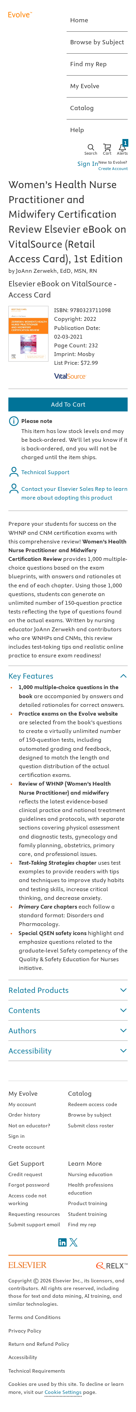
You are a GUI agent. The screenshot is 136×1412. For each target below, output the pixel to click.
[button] (68, 675)
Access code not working (27, 1199)
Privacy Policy (24, 1331)
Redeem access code (92, 1104)
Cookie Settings (63, 1392)
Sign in (16, 1136)
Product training (87, 1203)
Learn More (85, 1163)
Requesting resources (34, 1214)
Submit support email (34, 1224)
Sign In (87, 164)
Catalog (80, 1093)
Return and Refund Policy (38, 1344)
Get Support (26, 1163)
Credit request (25, 1174)
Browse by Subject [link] (97, 42)
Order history (24, 1115)
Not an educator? (29, 1125)
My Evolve (23, 1093)
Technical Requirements (36, 1371)
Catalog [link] (82, 108)
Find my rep (82, 1224)
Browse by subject (89, 1115)
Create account (26, 1147)
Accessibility (22, 1357)
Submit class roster (91, 1125)
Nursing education (90, 1174)
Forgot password (29, 1185)
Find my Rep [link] (88, 64)
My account (22, 1104)
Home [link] (79, 20)
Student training (87, 1214)
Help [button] (77, 130)
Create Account (113, 168)
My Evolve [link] (84, 86)
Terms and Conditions (34, 1317)
